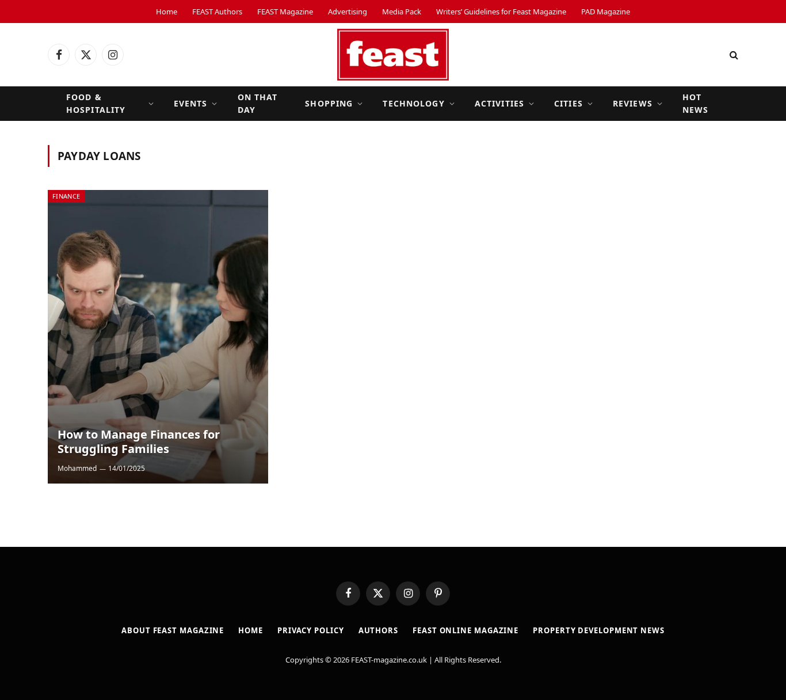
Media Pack (401, 11)
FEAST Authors (217, 11)
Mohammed (77, 468)
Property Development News (599, 630)
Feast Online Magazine (465, 630)
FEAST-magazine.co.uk (389, 660)
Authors (378, 630)
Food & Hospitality (95, 103)
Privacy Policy (310, 630)
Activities (499, 103)
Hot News (695, 103)
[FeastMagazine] (393, 54)
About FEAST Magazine (172, 630)
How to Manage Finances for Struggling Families (139, 441)
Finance (66, 196)
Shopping (329, 103)
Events (191, 103)
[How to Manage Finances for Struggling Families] (158, 337)
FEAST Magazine (285, 11)
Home (166, 11)
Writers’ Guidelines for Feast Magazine (501, 11)
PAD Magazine (605, 11)
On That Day (258, 103)
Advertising (347, 11)
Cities (568, 103)
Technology (413, 103)
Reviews (633, 103)
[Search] (732, 55)
